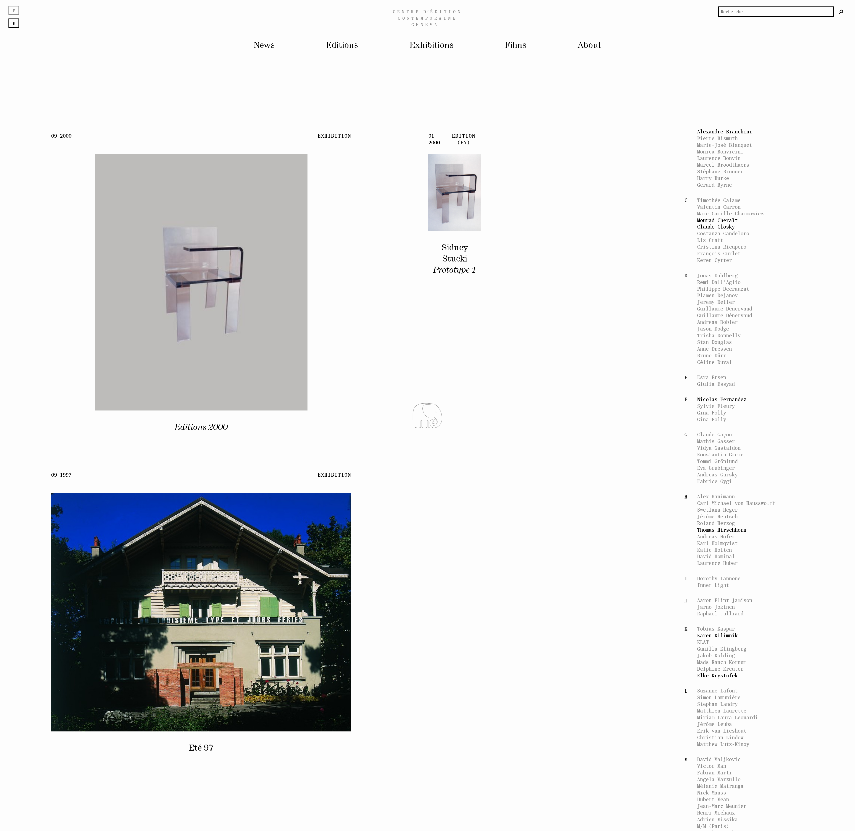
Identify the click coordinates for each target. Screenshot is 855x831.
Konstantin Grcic (720, 454)
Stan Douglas (714, 342)
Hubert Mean (713, 799)
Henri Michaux (716, 813)
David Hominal (716, 556)
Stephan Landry (717, 704)
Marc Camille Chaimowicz (730, 213)
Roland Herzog (716, 523)
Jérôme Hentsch (717, 516)
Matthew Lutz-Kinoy (723, 744)
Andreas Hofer (716, 536)
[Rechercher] (841, 11)
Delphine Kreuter (720, 669)
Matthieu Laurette (721, 711)
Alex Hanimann (716, 496)
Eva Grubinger (716, 468)
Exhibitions (431, 45)
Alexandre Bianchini (724, 132)
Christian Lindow (720, 737)
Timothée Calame (719, 200)
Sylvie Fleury (716, 406)
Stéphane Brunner (720, 171)
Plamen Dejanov (717, 295)
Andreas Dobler (717, 322)
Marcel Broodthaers (723, 165)
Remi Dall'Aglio (719, 282)
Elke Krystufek (717, 675)
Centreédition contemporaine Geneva (427, 18)
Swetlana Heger (717, 510)
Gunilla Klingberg (721, 649)
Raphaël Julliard (720, 613)
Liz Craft (710, 240)
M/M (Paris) (713, 826)
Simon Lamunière (719, 697)
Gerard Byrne (714, 185)
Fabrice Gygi (714, 481)
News (264, 45)
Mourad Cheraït (717, 220)
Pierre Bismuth (717, 138)
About (589, 45)
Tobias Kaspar (716, 629)
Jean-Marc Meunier (721, 806)
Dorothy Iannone (719, 578)
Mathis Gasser (716, 441)
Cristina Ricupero (721, 247)
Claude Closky (716, 227)
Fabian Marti (714, 773)
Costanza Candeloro (723, 233)
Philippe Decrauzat (723, 289)
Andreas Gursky (717, 475)
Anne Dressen (714, 349)
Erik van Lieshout (721, 731)
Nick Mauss (711, 793)
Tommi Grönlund (717, 461)
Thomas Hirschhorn (721, 530)
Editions (342, 45)
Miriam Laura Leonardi (727, 717)
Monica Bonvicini (720, 152)
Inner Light (713, 585)
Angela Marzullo (719, 779)
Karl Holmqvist (717, 543)
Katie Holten (714, 550)
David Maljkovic (719, 759)
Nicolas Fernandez (721, 399)
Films (515, 45)
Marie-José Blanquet (724, 145)
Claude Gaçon (714, 434)
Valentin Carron (719, 207)
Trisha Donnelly (719, 335)
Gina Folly (711, 413)
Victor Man (711, 766)
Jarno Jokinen (716, 607)
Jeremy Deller (716, 302)
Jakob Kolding (716, 655)
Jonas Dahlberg (717, 275)
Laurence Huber (717, 563)
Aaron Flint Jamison (724, 600)
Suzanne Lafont (717, 691)
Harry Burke (713, 178)
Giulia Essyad (716, 384)
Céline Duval (714, 362)
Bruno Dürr (711, 355)
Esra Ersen (711, 377)
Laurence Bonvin (719, 158)
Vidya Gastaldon (719, 448)
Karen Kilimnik (717, 635)
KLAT (703, 642)
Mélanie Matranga (720, 786)
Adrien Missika (717, 819)
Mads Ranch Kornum (721, 662)
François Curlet (719, 253)
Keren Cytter (714, 260)
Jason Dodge (713, 329)
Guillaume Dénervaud (724, 309)
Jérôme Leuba (714, 724)
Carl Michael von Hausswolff (736, 503)
